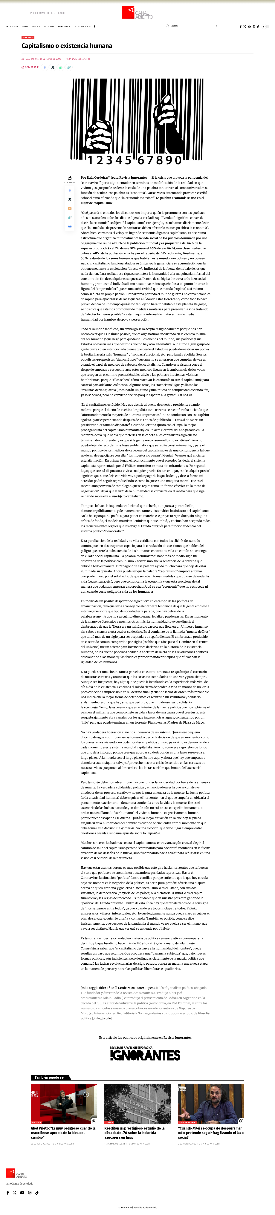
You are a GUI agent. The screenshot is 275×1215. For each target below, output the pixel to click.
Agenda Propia (187, 1122)
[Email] (69, 208)
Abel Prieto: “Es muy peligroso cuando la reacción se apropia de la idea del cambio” (63, 1133)
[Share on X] (52, 67)
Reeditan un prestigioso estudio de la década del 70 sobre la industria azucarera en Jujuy (134, 1133)
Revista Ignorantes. (178, 1037)
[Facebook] (240, 26)
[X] (244, 26)
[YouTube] (249, 26)
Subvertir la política (133, 1003)
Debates (28, 37)
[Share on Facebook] (44, 67)
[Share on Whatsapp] (61, 67)
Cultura (36, 1122)
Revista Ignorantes (133, 177)
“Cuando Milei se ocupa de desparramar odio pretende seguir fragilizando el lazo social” (211, 1133)
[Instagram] (254, 26)
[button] (94, 26)
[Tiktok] (258, 26)
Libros (109, 1122)
